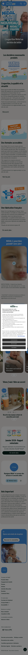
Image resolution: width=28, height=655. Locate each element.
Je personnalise (14, 340)
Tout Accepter (14, 343)
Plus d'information (21, 336)
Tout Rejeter (14, 347)
